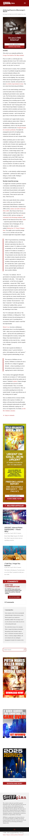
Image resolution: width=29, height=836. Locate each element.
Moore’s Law (6, 327)
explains (15, 381)
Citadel (24, 219)
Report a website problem (12, 834)
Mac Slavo (8, 533)
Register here (14, 597)
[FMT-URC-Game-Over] (14, 737)
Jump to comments (9, 415)
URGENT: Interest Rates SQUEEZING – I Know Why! (13, 529)
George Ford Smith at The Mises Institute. (13, 55)
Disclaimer (21, 834)
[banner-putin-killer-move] (14, 697)
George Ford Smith (8, 14)
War (25, 14)
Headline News (21, 14)
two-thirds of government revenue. (15, 84)
